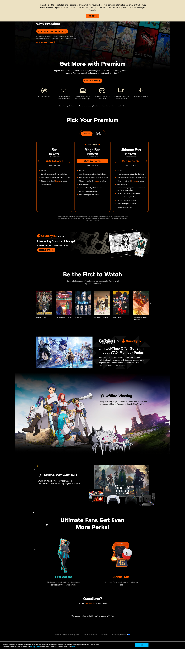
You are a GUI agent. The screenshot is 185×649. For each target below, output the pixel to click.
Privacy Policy (35, 647)
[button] (44, 305)
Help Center (90, 603)
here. (73, 647)
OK (142, 645)
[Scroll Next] (151, 303)
